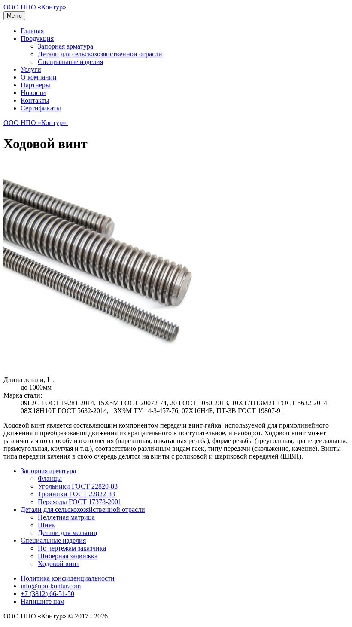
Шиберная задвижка (67, 556)
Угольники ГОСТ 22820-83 (78, 486)
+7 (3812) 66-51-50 (47, 593)
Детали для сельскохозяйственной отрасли (100, 54)
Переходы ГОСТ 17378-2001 (79, 501)
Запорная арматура (65, 46)
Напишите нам (42, 601)
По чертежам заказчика (72, 548)
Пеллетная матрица (66, 517)
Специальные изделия (70, 61)
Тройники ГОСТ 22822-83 (76, 494)
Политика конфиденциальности (68, 578)
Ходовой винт (58, 563)
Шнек (46, 525)
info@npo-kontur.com (51, 586)
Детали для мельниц (67, 532)
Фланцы (50, 478)
